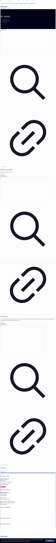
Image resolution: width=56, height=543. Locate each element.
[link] (14, 8)
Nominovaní (4, 316)
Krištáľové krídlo (6, 19)
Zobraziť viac (2, 175)
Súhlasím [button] (50, 540)
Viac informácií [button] (26, 541)
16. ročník (4, 22)
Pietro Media (25, 529)
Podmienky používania (7, 534)
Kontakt (4, 531)
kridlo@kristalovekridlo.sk (5, 483)
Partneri (4, 532)
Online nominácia (3, 6)
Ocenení (3, 468)
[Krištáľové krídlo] (18, 3)
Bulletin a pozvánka (6, 169)
